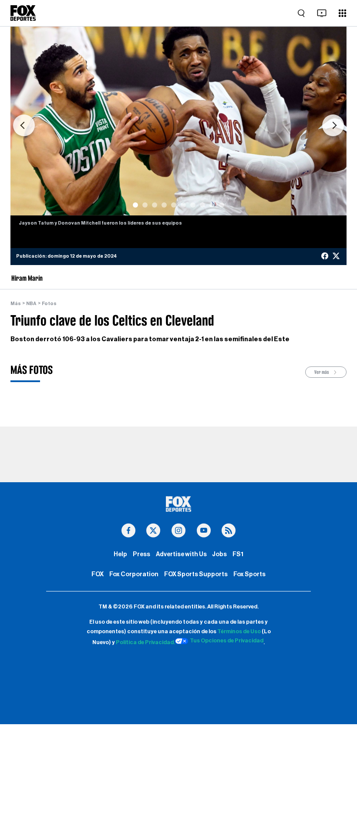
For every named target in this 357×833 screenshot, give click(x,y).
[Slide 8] (202, 205)
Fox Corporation (133, 574)
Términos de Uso (239, 631)
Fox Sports (249, 574)
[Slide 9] (212, 205)
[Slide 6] (183, 205)
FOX (97, 574)
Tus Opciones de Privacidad (226, 640)
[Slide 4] (164, 205)
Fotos (49, 303)
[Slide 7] (192, 205)
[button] (23, 125)
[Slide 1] (135, 205)
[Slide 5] (173, 205)
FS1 (237, 554)
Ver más (322, 372)
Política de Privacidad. (145, 642)
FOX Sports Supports (196, 574)
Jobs (219, 554)
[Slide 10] (221, 205)
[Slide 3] (154, 205)
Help (120, 554)
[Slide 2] (145, 205)
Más (15, 303)
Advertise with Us (181, 554)
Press (141, 554)
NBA (31, 303)
